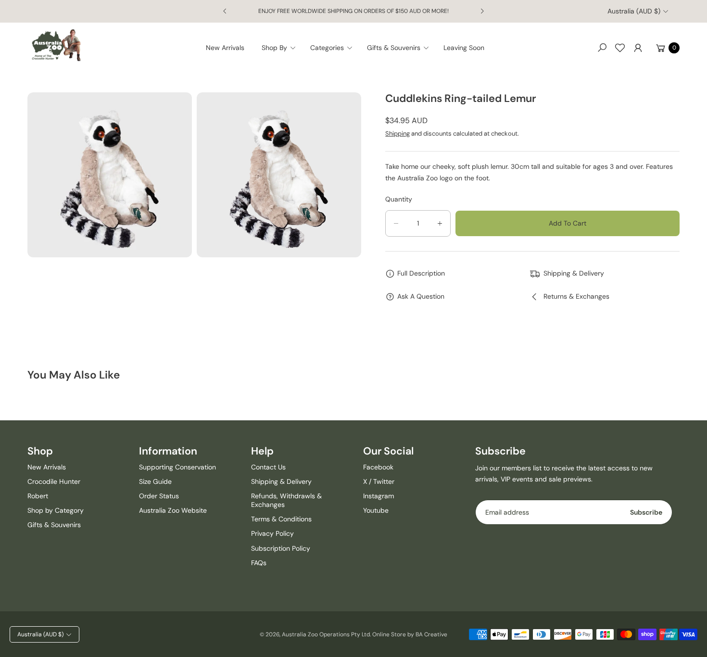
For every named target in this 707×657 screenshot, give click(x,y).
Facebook (378, 467)
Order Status (159, 496)
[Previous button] (225, 11)
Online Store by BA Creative (409, 634)
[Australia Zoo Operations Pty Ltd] (56, 45)
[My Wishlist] (620, 47)
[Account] (637, 47)
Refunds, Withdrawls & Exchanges (286, 500)
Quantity (398, 199)
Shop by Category (55, 510)
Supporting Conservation (177, 467)
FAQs (258, 562)
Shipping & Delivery (281, 481)
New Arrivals (46, 467)
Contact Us (268, 467)
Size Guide (155, 481)
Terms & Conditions (281, 519)
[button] (282, 47)
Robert (37, 496)
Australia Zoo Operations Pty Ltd (326, 634)
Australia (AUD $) (633, 11)
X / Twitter (378, 481)
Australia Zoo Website (173, 510)
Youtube (376, 510)
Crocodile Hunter (53, 481)
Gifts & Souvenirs (54, 524)
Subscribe (646, 512)
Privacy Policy (272, 533)
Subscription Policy (280, 548)
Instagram (378, 496)
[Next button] (482, 11)
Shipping (397, 133)
